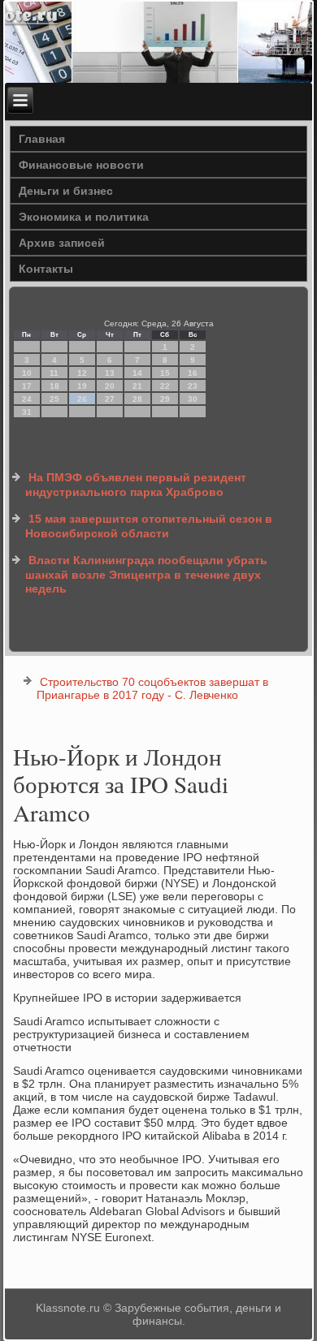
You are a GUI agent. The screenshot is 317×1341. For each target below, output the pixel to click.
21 (137, 386)
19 (82, 386)
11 (54, 373)
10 (27, 373)
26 (82, 399)
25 (54, 399)
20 (110, 386)
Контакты (46, 268)
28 (137, 399)
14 (137, 373)
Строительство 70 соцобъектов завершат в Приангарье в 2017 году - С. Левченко (152, 688)
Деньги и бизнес (66, 190)
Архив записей (62, 242)
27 (110, 399)
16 (193, 373)
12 (82, 373)
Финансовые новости (81, 164)
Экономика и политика (84, 216)
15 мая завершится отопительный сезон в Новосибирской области (148, 526)
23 (193, 386)
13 (110, 373)
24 (27, 399)
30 (193, 399)
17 (27, 386)
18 (54, 386)
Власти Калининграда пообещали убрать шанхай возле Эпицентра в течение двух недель (146, 574)
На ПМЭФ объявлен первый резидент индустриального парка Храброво (135, 484)
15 (165, 373)
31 (27, 411)
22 (165, 386)
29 (165, 399)
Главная (42, 138)
